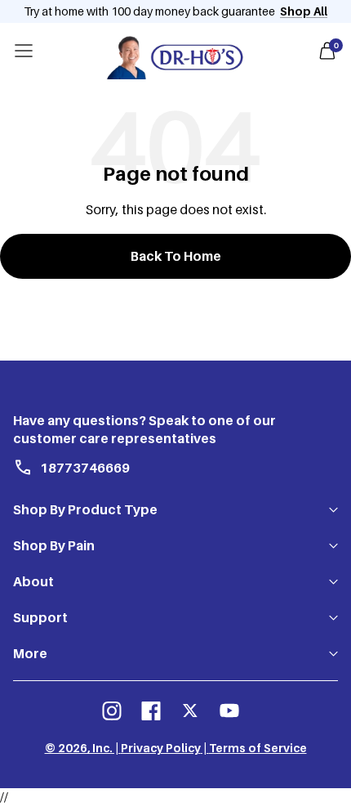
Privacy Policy (161, 748)
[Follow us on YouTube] (229, 710)
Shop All (303, 11)
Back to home (176, 256)
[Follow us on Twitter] (190, 710)
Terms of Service (258, 748)
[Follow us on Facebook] (151, 710)
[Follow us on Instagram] (112, 710)
